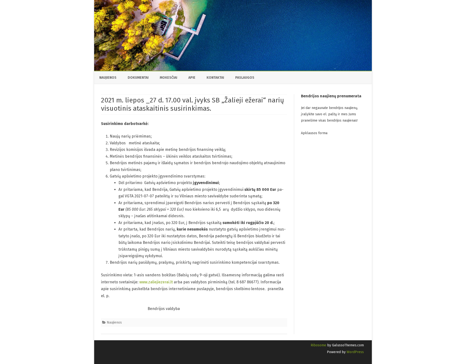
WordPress (355, 352)
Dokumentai (138, 78)
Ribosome (318, 345)
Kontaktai (215, 78)
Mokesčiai (168, 78)
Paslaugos (244, 78)
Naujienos (107, 78)
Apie (191, 78)
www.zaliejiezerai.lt (156, 282)
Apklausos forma (314, 133)
